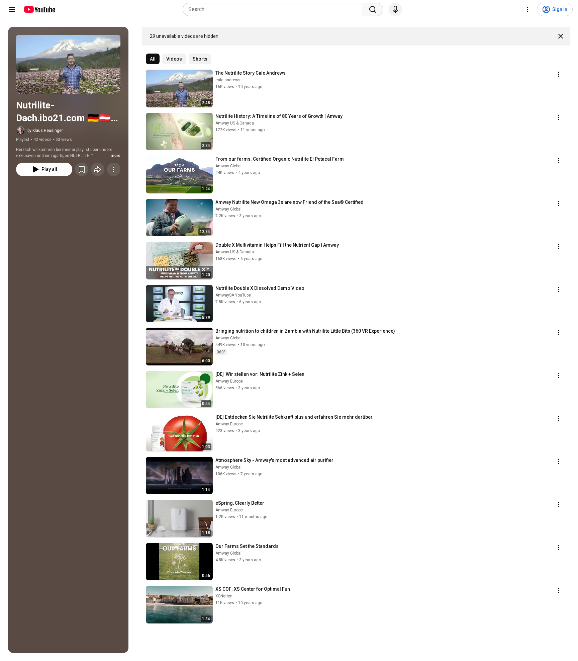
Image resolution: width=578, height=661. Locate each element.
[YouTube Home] (39, 9)
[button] (68, 64)
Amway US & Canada (234, 123)
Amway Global (228, 166)
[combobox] (274, 9)
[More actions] (113, 169)
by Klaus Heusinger (45, 130)
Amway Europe (229, 381)
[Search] (372, 9)
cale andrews (227, 80)
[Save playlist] (81, 169)
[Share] (97, 169)
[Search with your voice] (395, 9)
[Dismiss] (560, 36)
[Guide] (12, 9)
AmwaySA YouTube (233, 295)
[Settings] (527, 9)
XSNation (223, 596)
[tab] (153, 59)
